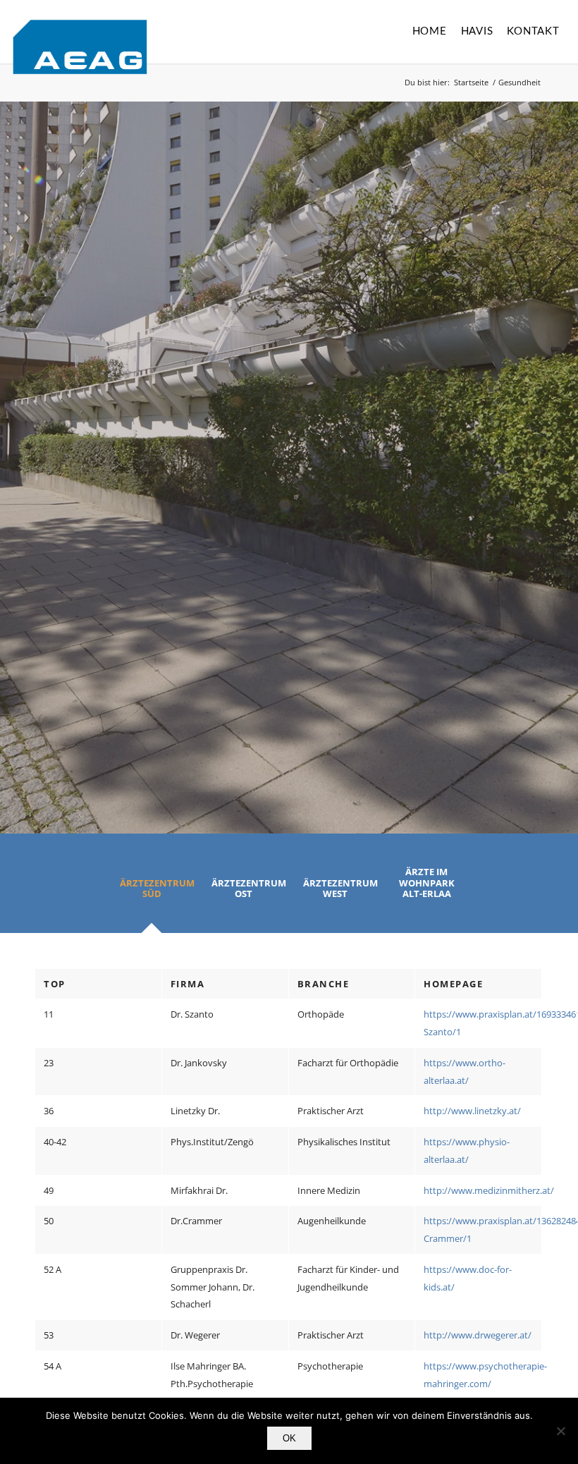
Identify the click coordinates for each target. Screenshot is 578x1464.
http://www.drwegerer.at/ (477, 1335)
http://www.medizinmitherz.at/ (489, 1190)
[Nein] (560, 1431)
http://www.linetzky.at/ (472, 1110)
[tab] (151, 893)
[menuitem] (429, 31)
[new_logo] (80, 46)
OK (289, 1438)
